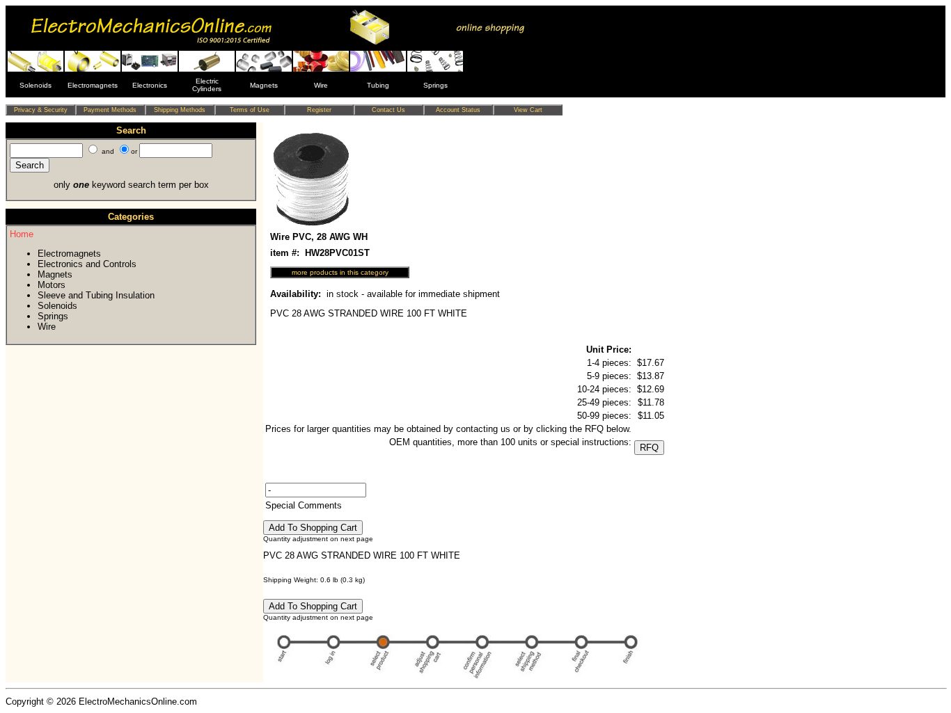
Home (21, 234)
